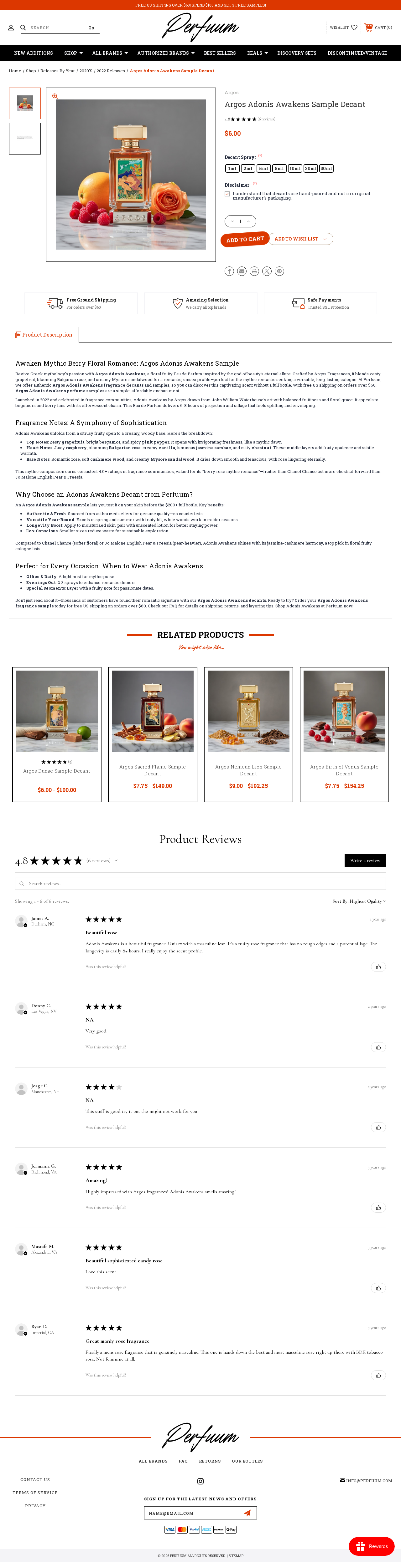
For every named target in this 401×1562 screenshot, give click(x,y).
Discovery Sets (296, 53)
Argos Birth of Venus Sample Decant (344, 770)
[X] (267, 271)
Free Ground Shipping (91, 300)
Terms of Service (35, 1492)
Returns (210, 1461)
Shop (70, 53)
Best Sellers (220, 53)
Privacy (35, 1506)
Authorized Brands (163, 53)
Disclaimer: (241, 185)
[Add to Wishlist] (88, 695)
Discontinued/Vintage (357, 53)
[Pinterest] (279, 271)
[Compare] (88, 710)
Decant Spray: (243, 157)
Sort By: (340, 901)
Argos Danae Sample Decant (56, 771)
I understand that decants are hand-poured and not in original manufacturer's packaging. (302, 195)
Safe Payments (324, 300)
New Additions (33, 53)
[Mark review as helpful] (378, 967)
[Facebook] (229, 271)
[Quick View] (88, 680)
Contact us (35, 1479)
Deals (254, 53)
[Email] (242, 271)
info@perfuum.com (369, 1480)
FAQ (183, 1461)
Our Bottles (247, 1461)
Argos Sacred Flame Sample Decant (152, 770)
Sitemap (236, 1555)
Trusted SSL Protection (328, 307)
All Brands (107, 53)
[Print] (254, 271)
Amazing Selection (207, 300)
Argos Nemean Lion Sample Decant (248, 770)
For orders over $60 (83, 307)
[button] (116, 860)
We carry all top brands (206, 307)
